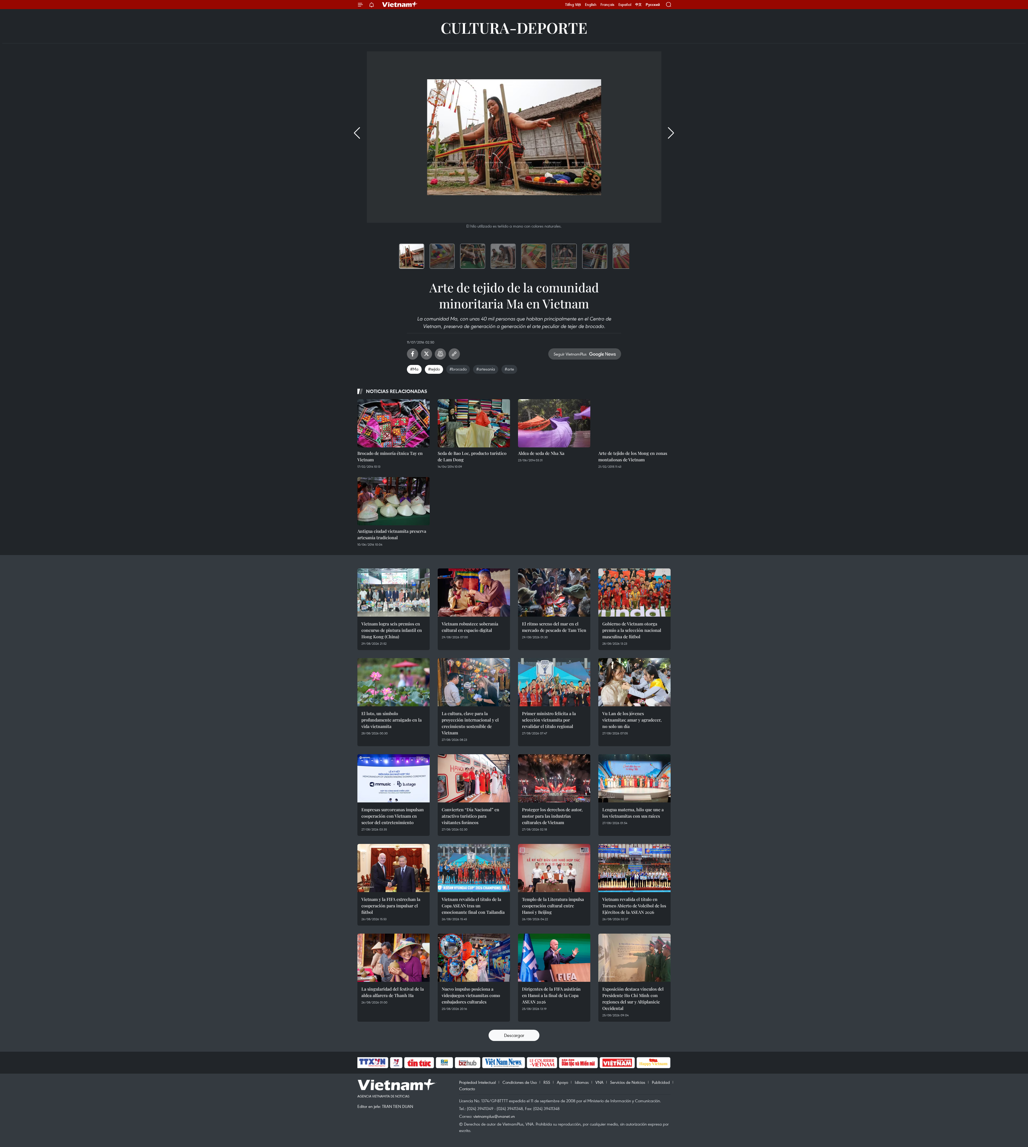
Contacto (467, 1088)
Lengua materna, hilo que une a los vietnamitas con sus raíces (633, 813)
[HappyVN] (653, 1062)
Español (624, 4)
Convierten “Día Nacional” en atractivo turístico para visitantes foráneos (470, 816)
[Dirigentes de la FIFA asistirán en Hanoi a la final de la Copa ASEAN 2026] (554, 958)
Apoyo (562, 1082)
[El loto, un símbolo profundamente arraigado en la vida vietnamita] (393, 682)
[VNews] (396, 1062)
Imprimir (440, 354)
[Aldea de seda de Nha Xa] (554, 423)
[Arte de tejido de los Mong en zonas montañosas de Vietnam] (634, 423)
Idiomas (582, 1082)
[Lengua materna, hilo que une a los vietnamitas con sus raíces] (634, 778)
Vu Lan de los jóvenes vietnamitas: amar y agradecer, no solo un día (632, 720)
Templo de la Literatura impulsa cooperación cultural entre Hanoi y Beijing (553, 905)
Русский (653, 5)
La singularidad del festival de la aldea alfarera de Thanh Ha (392, 992)
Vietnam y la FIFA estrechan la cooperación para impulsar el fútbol (390, 905)
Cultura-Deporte (514, 27)
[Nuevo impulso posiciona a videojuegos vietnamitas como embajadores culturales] (474, 958)
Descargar (514, 1035)
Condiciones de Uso (519, 1082)
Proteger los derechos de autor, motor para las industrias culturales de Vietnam (552, 816)
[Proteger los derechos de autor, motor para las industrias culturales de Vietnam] (554, 778)
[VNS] (503, 1062)
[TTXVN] (372, 1062)
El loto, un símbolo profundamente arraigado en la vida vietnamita (391, 720)
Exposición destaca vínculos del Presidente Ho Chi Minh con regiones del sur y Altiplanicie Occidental (633, 998)
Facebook (412, 354)
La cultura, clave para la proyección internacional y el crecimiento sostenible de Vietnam (470, 723)
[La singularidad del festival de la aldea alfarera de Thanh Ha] (393, 958)
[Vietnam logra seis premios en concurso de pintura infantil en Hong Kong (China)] (393, 592)
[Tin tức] (419, 1062)
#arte (509, 369)
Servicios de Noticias (627, 1082)
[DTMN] (578, 1062)
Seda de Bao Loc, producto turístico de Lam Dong (472, 456)
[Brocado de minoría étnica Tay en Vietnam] (393, 423)
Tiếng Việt (573, 4)
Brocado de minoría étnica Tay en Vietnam (390, 456)
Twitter (426, 354)
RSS (546, 1082)
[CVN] (542, 1062)
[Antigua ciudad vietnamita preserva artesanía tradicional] (393, 501)
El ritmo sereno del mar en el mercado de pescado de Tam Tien (554, 627)
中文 (638, 4)
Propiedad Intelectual (477, 1082)
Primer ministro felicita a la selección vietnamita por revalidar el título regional (549, 720)
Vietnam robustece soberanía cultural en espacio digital (470, 627)
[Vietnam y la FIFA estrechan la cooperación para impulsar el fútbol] (393, 868)
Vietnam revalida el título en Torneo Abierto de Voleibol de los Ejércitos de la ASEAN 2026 (634, 905)
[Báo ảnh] (617, 1062)
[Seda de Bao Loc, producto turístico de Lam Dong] (474, 423)
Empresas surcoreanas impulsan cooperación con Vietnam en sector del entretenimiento (392, 816)
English (590, 4)
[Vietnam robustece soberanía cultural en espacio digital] (474, 592)
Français (607, 4)
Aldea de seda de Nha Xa (541, 453)
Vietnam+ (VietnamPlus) (400, 5)
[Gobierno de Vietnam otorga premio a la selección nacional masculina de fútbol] (634, 592)
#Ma (414, 369)
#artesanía (485, 369)
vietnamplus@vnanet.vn (494, 1116)
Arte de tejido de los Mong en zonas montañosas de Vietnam (632, 456)
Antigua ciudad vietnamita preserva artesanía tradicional (391, 534)
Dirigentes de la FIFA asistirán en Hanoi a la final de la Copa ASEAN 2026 (551, 995)
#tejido (434, 369)
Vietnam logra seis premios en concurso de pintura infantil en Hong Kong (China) (391, 630)
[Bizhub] (467, 1062)
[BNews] (444, 1062)
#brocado (458, 369)
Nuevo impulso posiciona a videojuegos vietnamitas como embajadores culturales (471, 995)
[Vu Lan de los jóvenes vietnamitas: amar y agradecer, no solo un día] (634, 682)
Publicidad (661, 1082)
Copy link (454, 354)
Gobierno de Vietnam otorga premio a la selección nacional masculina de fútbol (631, 630)
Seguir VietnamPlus (570, 354)
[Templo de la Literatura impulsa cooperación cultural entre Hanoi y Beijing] (554, 868)
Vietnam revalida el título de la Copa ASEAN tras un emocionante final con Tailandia (473, 905)
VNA (599, 1082)
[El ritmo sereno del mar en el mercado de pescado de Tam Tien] (554, 592)
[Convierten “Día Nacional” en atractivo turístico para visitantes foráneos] (474, 778)
